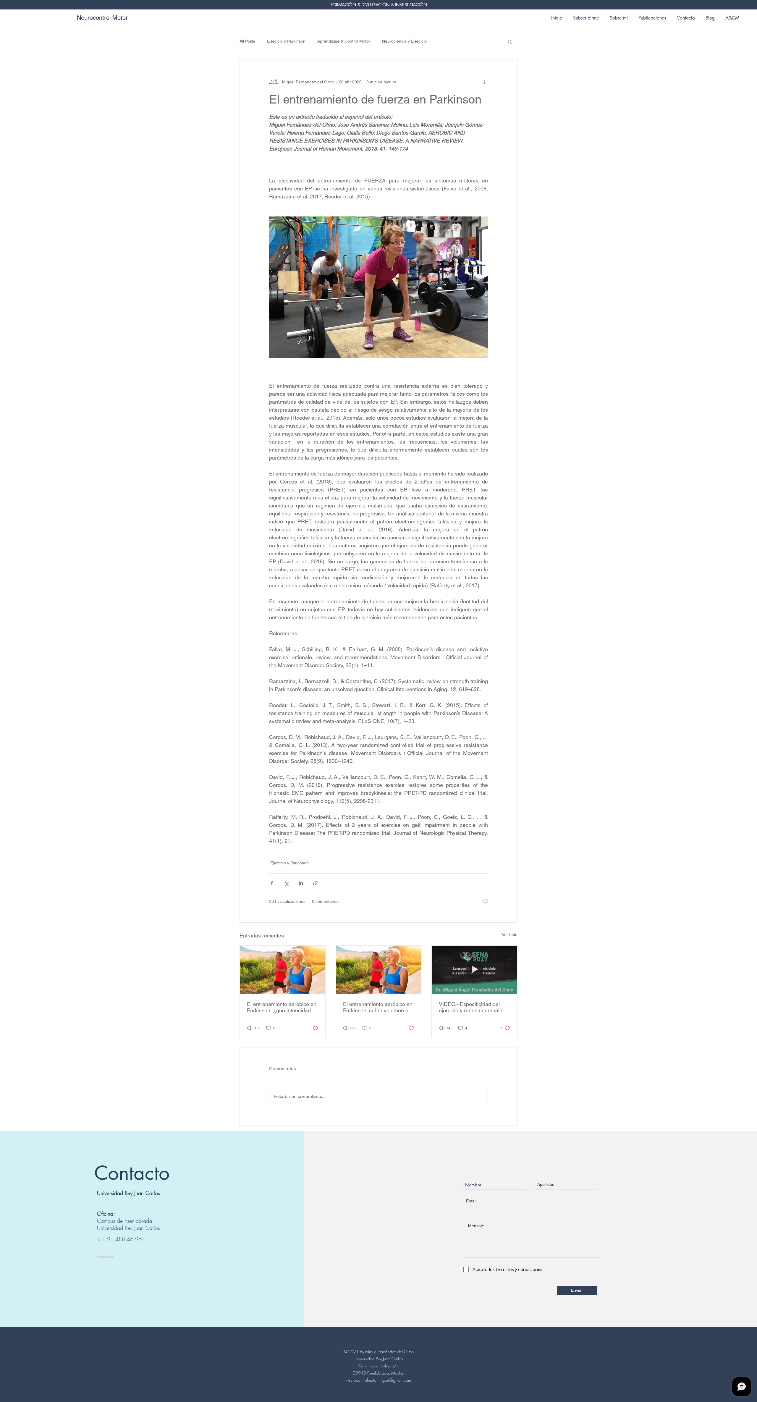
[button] (510, 41)
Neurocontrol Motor (102, 17)
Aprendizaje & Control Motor (343, 41)
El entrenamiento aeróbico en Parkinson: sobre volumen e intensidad (378, 1007)
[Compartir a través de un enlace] (315, 883)
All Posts (247, 41)
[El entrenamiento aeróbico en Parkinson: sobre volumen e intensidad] (378, 970)
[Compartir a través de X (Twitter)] (286, 883)
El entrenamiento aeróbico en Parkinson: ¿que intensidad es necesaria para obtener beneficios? (282, 1007)
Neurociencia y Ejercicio (404, 41)
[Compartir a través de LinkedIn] (301, 883)
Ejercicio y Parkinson (286, 41)
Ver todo (509, 934)
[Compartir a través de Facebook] (272, 883)
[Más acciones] (484, 81)
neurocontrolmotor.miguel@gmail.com (378, 1380)
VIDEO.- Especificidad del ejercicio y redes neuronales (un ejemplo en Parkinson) (472, 1007)
